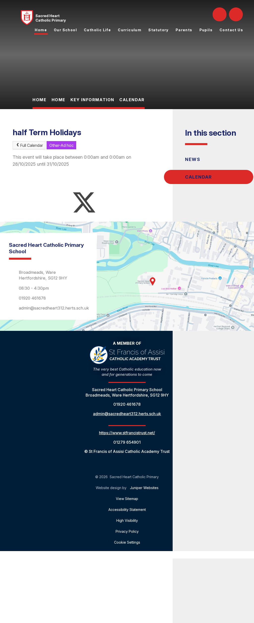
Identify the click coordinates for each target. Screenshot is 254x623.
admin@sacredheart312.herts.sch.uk (54, 308)
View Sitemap (127, 499)
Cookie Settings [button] (127, 542)
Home (39, 99)
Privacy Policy (127, 531)
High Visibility (127, 520)
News (192, 159)
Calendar (132, 99)
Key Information (92, 99)
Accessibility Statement (127, 509)
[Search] (220, 14)
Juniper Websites (144, 488)
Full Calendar (31, 145)
